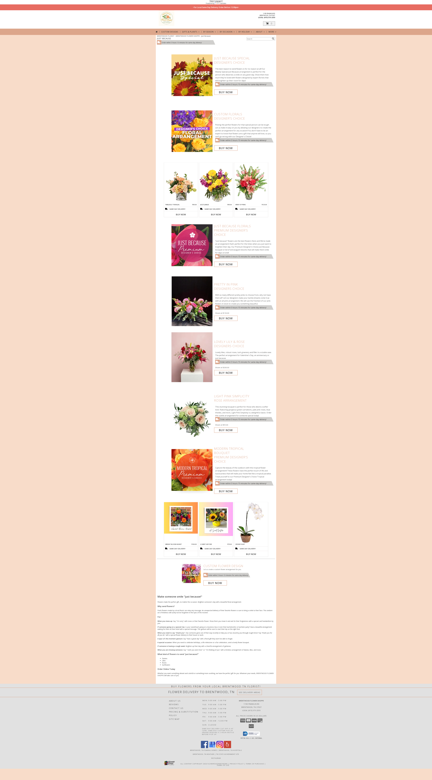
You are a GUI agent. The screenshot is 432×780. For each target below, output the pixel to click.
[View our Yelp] (227, 747)
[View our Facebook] (204, 747)
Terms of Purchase (255, 764)
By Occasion (226, 32)
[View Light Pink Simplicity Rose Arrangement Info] (192, 413)
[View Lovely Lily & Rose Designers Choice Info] (192, 357)
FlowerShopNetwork (218, 764)
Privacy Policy (237, 764)
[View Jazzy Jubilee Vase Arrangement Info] (216, 183)
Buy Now (226, 92)
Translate (222, 3)
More (271, 32)
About (259, 32)
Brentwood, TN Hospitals (230, 750)
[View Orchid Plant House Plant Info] (251, 522)
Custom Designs (169, 32)
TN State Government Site (227, 754)
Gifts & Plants (189, 32)
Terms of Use (223, 765)
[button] (269, 23)
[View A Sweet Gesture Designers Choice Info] (216, 519)
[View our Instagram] (219, 747)
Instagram (216, 758)
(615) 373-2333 (269, 17)
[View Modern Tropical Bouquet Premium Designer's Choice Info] (192, 470)
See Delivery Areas (249, 692)
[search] (273, 38)
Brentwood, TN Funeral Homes (203, 750)
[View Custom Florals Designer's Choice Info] (192, 131)
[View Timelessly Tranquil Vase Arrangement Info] (181, 183)
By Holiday (244, 32)
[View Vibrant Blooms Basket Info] (181, 518)
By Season (208, 32)
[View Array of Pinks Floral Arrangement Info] (251, 183)
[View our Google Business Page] (212, 747)
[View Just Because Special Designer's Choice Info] (192, 75)
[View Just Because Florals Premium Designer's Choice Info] (192, 245)
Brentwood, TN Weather (203, 754)
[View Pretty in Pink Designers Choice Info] (192, 301)
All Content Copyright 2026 (193, 764)
